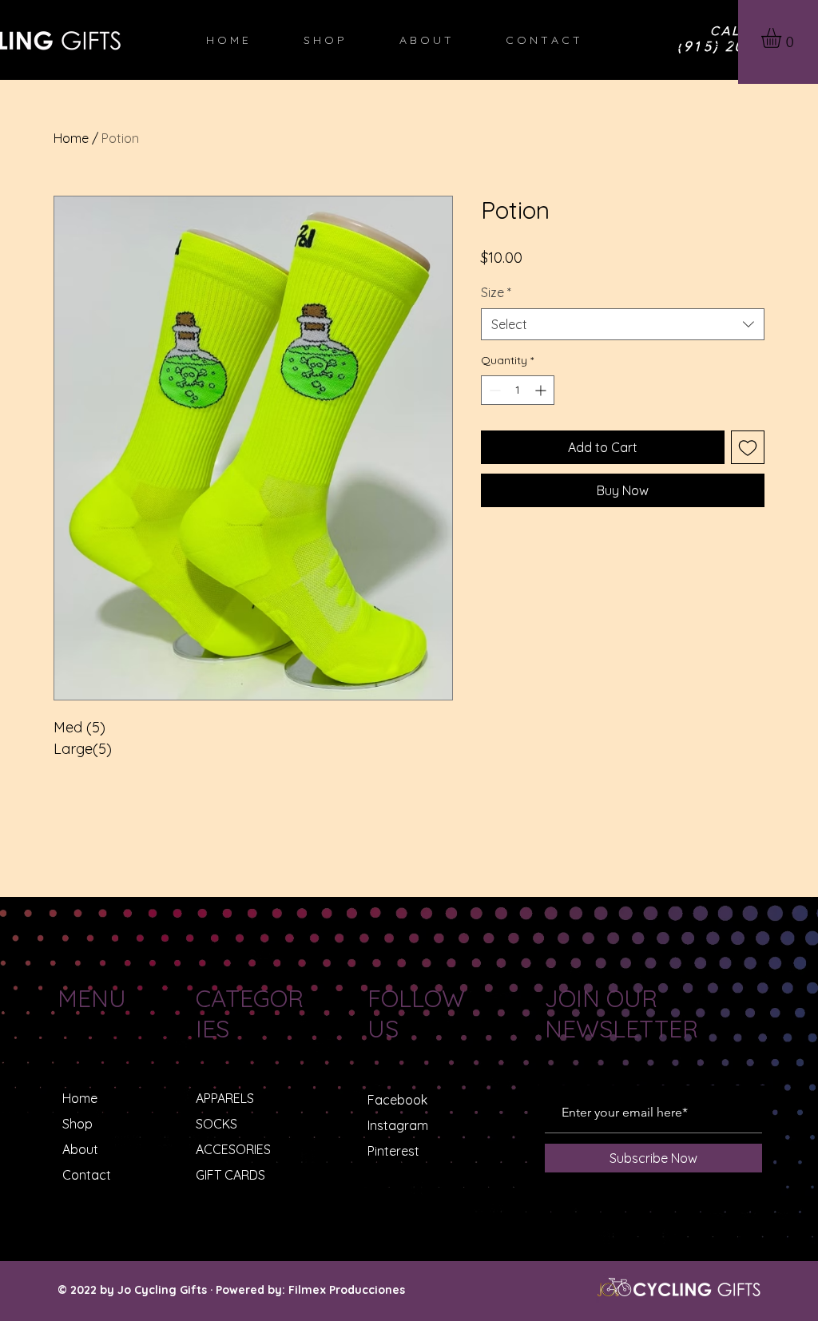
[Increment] (542, 390)
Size (496, 292)
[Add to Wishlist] (747, 447)
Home (71, 138)
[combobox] (622, 324)
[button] (782, 38)
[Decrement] (493, 390)
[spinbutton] (517, 390)
